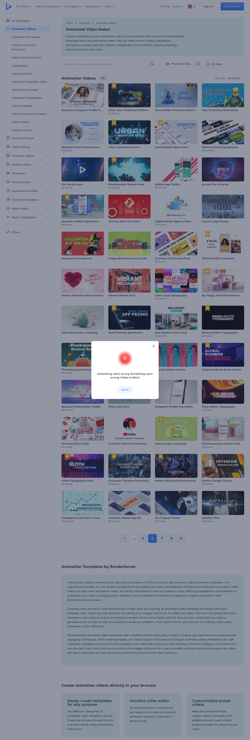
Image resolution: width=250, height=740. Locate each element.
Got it (125, 389)
